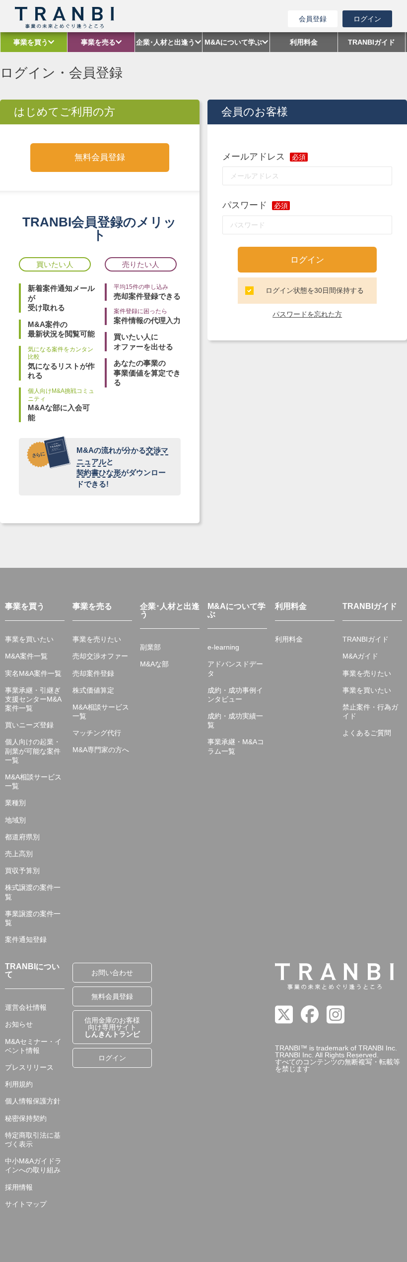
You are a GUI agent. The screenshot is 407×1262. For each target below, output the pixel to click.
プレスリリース (29, 1067)
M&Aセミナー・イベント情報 (33, 1046)
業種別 (15, 803)
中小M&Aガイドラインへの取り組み (33, 1165)
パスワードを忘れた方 (307, 314)
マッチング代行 (96, 733)
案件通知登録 (26, 939)
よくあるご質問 (366, 733)
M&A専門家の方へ (100, 750)
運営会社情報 (26, 1007)
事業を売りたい (96, 639)
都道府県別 (22, 837)
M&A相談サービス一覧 (33, 781)
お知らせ (19, 1024)
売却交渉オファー (100, 656)
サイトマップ (26, 1204)
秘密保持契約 (26, 1118)
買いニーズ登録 (29, 725)
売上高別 (19, 854)
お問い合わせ (112, 973)
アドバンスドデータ (235, 668)
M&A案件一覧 (26, 656)
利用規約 (19, 1084)
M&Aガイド (360, 656)
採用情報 (19, 1187)
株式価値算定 (93, 690)
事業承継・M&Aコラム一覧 (235, 746)
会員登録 (313, 19)
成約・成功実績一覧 (235, 720)
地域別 (15, 820)
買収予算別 (22, 871)
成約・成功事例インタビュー (235, 694)
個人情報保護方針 (33, 1101)
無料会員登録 (99, 157)
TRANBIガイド (365, 639)
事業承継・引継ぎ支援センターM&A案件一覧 (33, 699)
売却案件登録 (93, 673)
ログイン (367, 19)
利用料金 (289, 639)
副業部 (150, 647)
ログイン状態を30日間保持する (315, 290)
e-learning (223, 647)
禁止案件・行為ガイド (370, 711)
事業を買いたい (29, 639)
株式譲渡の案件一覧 (33, 891)
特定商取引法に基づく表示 (33, 1139)
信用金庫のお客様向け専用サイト (112, 1027)
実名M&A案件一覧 (33, 673)
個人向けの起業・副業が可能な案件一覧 (33, 751)
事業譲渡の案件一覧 (33, 918)
